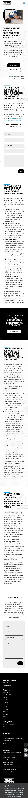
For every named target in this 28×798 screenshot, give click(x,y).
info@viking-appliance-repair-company (13, 738)
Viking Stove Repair (8, 762)
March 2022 (6, 716)
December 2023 (7, 695)
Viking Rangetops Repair (9, 769)
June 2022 (5, 709)
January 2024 (6, 692)
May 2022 (5, 711)
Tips (4, 726)
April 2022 (5, 714)
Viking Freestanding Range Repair (12, 767)
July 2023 (5, 697)
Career (5, 743)
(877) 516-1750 (14, 70)
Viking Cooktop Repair (9, 772)
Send (21, 171)
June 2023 (5, 699)
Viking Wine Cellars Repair (10, 760)
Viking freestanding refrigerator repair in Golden (12, 119)
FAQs (4, 736)
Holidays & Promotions (9, 724)
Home (10, 76)
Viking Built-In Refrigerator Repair (12, 752)
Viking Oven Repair (8, 764)
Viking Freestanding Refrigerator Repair (13, 755)
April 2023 (5, 704)
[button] (26, 755)
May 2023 (5, 702)
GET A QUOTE (14, 65)
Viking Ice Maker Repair (9, 757)
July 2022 (5, 707)
